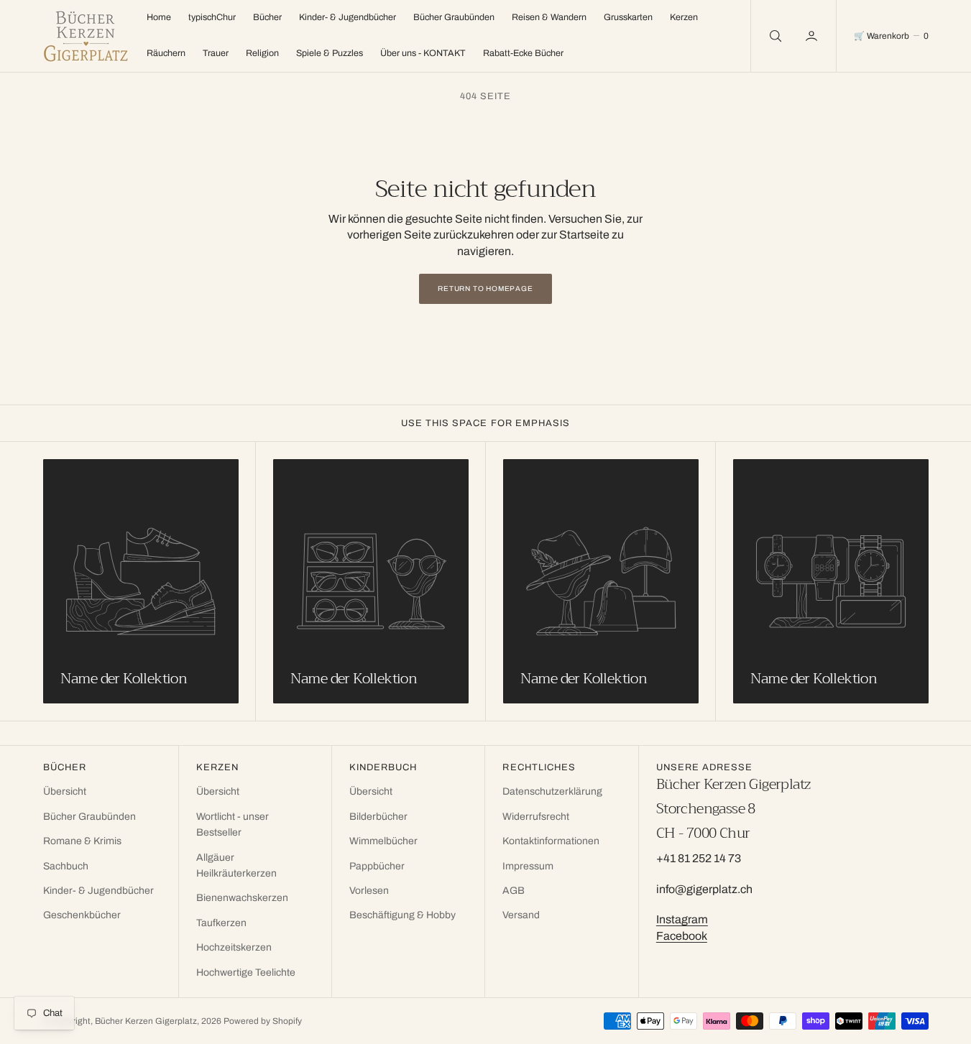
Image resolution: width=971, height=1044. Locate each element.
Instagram (682, 919)
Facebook (681, 936)
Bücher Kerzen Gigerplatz (146, 1021)
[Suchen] (774, 36)
